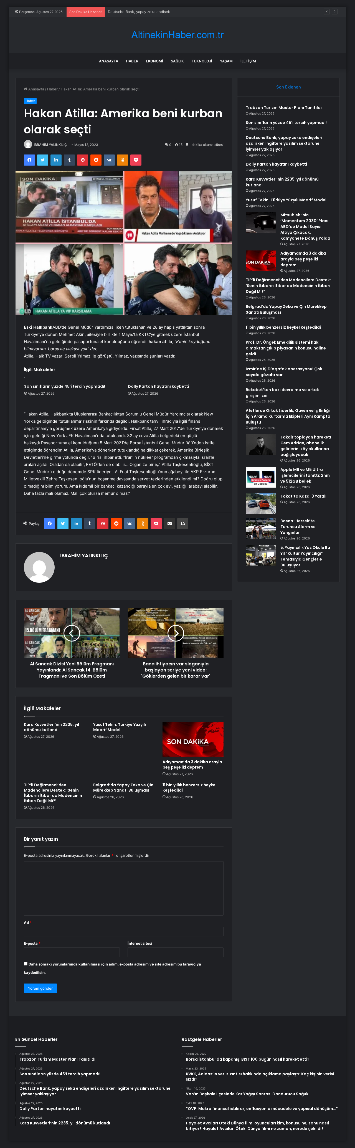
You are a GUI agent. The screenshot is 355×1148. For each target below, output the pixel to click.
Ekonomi (154, 61)
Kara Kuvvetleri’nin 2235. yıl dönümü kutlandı (51, 727)
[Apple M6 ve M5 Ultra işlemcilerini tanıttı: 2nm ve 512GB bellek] (261, 477)
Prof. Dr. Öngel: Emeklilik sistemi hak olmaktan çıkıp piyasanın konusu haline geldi (286, 348)
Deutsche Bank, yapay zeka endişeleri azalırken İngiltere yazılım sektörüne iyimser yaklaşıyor (188, 11)
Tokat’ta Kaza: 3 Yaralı (303, 496)
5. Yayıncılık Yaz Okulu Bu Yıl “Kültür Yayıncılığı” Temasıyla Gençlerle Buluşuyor (305, 556)
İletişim (248, 61)
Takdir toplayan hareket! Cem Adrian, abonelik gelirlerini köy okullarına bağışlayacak (305, 445)
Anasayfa (108, 61)
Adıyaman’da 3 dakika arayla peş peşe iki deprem (192, 764)
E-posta (32, 943)
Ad (28, 922)
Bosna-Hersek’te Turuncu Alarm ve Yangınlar (298, 526)
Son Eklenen (288, 87)
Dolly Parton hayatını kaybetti (158, 386)
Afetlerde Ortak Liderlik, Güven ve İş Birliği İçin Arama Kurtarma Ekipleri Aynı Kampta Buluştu (288, 416)
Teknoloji (202, 61)
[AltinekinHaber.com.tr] (177, 35)
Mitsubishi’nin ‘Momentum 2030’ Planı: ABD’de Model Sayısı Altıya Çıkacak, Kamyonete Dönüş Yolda (305, 226)
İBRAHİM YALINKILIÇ (50, 145)
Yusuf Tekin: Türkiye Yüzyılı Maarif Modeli (119, 727)
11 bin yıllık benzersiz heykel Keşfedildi (190, 787)
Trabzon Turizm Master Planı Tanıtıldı (284, 107)
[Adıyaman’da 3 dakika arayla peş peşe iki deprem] (193, 739)
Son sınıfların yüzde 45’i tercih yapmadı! (64, 386)
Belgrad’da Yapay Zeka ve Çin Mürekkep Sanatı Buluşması (123, 787)
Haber (132, 61)
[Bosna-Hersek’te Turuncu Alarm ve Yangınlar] (261, 528)
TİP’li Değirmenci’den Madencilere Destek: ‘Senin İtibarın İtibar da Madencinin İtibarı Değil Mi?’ (53, 793)
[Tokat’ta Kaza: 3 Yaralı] (261, 503)
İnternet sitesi (140, 943)
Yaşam (226, 61)
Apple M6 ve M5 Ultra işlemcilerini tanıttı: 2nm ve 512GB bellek (305, 475)
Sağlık (177, 61)
